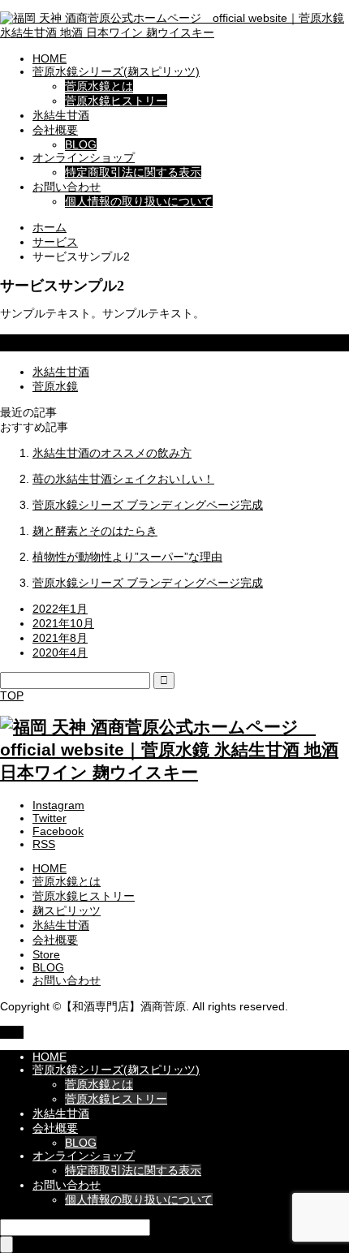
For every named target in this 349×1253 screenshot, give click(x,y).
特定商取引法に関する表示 (133, 172)
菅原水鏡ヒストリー (116, 100)
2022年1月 (60, 608)
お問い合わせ (66, 186)
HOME (49, 58)
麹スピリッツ (66, 910)
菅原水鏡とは (99, 86)
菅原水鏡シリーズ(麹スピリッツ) (116, 71)
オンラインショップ (83, 157)
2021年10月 (63, 623)
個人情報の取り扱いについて (139, 201)
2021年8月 (60, 637)
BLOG (81, 144)
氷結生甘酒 (60, 115)
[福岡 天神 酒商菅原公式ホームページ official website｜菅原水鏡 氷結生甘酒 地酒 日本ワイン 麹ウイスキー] (174, 32)
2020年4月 (60, 652)
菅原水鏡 (55, 386)
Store (46, 954)
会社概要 (55, 129)
